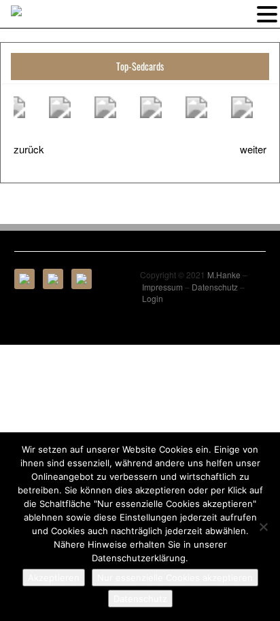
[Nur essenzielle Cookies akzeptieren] (263, 526)
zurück (29, 149)
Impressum (162, 287)
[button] (267, 13)
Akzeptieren (54, 577)
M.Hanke (224, 274)
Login (152, 298)
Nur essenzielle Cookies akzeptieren (175, 577)
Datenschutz (215, 287)
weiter (253, 149)
